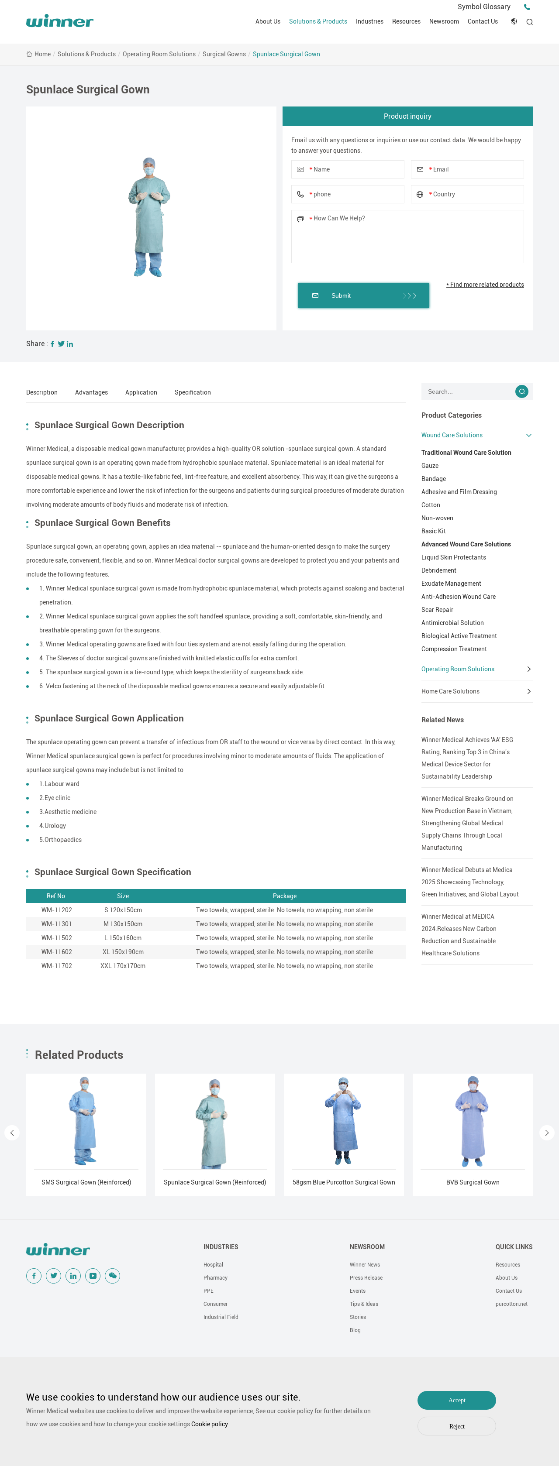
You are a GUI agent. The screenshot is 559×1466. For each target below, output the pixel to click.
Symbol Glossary (484, 7)
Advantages (91, 392)
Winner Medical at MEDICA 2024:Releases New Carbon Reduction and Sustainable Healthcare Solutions (459, 935)
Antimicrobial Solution (452, 622)
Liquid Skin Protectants (453, 557)
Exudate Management (451, 583)
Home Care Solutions (450, 691)
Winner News (365, 1265)
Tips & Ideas (364, 1304)
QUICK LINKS (514, 1246)
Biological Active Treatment (459, 635)
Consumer (216, 1304)
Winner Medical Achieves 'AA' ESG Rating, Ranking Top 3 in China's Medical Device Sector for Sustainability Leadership (467, 758)
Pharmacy (216, 1278)
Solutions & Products (318, 21)
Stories (358, 1317)
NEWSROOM (367, 1246)
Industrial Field (221, 1317)
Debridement (438, 570)
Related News (442, 720)
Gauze (429, 465)
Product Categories (451, 415)
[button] (12, 1132)
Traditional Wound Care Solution (466, 452)
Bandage (433, 478)
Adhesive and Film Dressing (459, 491)
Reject (457, 1426)
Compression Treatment (454, 648)
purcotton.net (512, 1304)
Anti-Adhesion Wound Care (458, 596)
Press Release (366, 1278)
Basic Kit (433, 531)
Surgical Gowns (224, 54)
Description (42, 392)
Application (141, 392)
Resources (406, 21)
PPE (209, 1291)
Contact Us (483, 21)
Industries (369, 21)
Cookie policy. (210, 1424)
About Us (267, 21)
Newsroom (444, 21)
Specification (193, 392)
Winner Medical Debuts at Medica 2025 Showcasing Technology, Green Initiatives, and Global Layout (470, 882)
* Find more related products (485, 284)
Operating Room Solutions (159, 54)
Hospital (213, 1265)
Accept (457, 1400)
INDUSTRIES (221, 1246)
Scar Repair (437, 609)
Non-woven (437, 518)
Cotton (430, 504)
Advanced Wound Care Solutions (466, 544)
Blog (355, 1330)
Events (358, 1291)
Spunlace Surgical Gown (286, 54)
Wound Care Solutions (452, 435)
